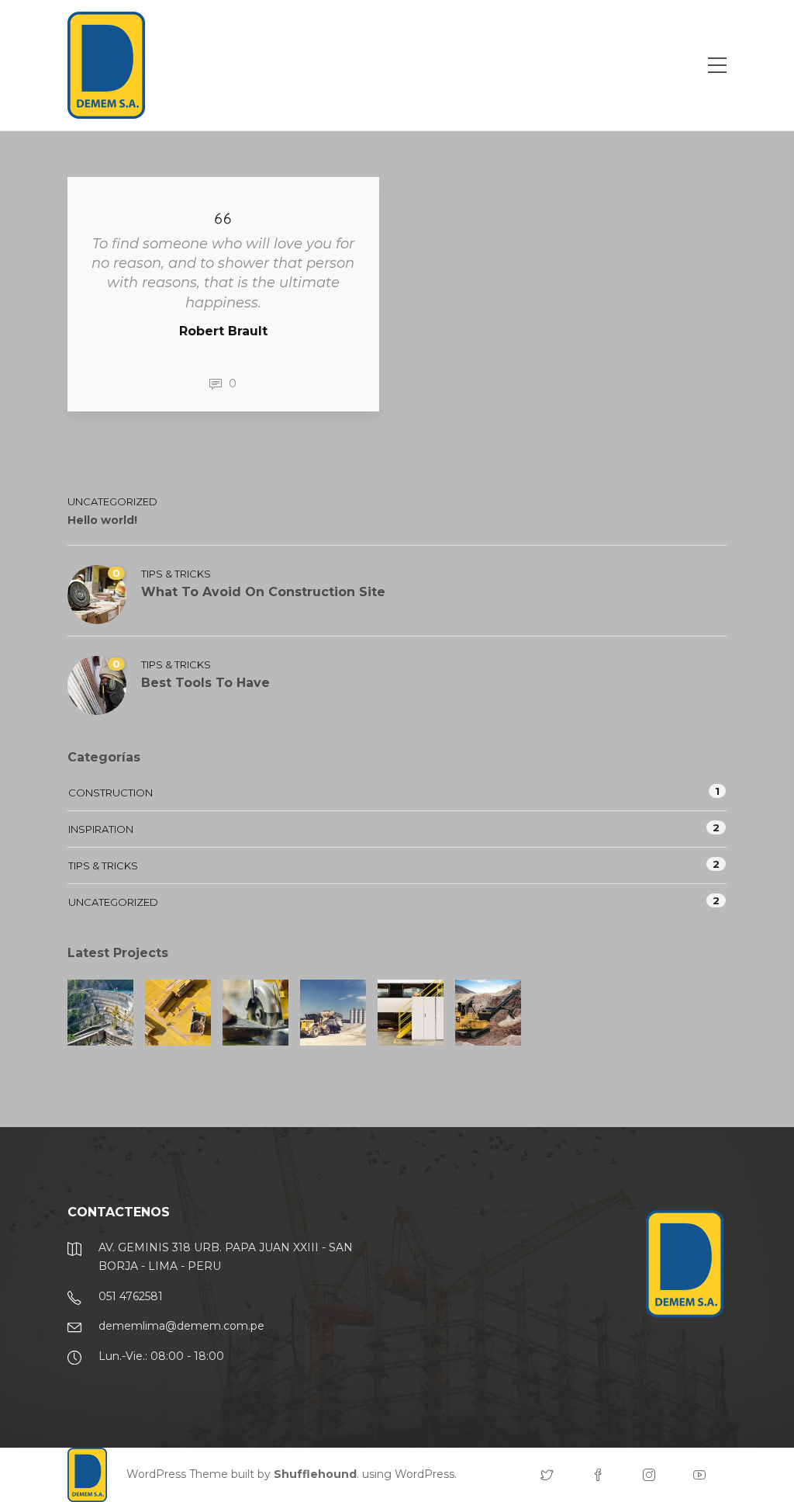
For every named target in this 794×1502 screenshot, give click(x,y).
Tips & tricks (176, 573)
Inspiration (100, 829)
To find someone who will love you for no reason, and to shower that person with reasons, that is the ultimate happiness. (222, 273)
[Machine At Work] (333, 1013)
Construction (110, 792)
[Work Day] (411, 1013)
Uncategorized (112, 501)
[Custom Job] (255, 1013)
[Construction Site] (100, 1013)
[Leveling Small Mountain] (488, 1013)
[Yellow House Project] (178, 1013)
